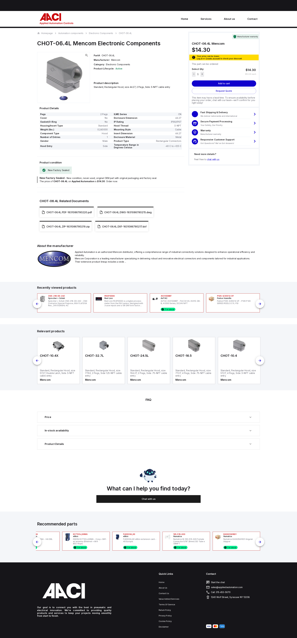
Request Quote (224, 90)
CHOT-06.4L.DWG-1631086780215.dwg (128, 212)
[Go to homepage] (74, 591)
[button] (224, 114)
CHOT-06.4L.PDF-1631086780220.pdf (69, 212)
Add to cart (224, 83)
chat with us (213, 159)
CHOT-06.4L (125, 33)
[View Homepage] (56, 19)
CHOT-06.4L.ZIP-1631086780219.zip (68, 226)
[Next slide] (260, 304)
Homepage (47, 33)
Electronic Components (101, 33)
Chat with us (148, 498)
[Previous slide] (37, 304)
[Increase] (202, 74)
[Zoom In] (87, 55)
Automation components (70, 33)
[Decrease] (194, 74)
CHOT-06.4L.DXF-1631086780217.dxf (124, 226)
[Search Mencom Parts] (54, 266)
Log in (199, 58)
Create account (213, 58)
